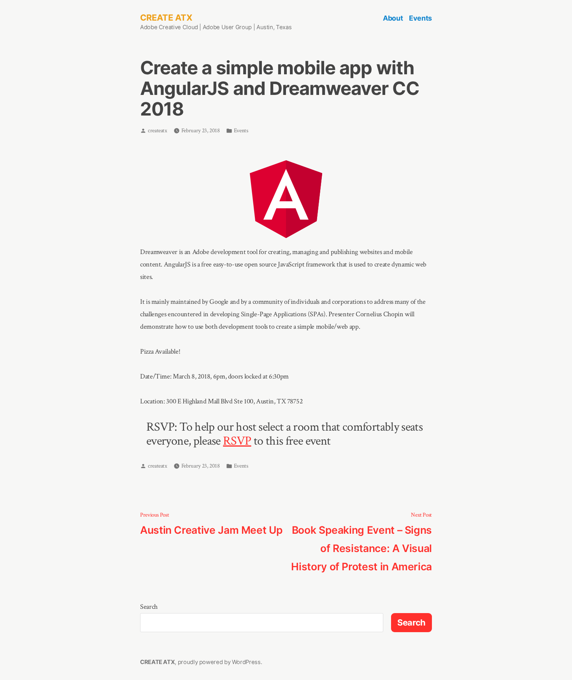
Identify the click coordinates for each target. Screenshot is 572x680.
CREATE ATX (166, 17)
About (393, 18)
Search (149, 606)
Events (420, 18)
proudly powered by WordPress (219, 662)
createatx (157, 130)
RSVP (237, 441)
